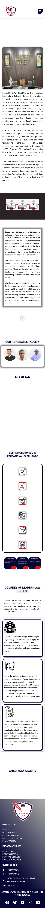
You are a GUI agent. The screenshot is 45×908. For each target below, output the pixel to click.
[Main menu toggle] (40, 11)
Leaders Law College (24, 11)
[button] (8, 205)
